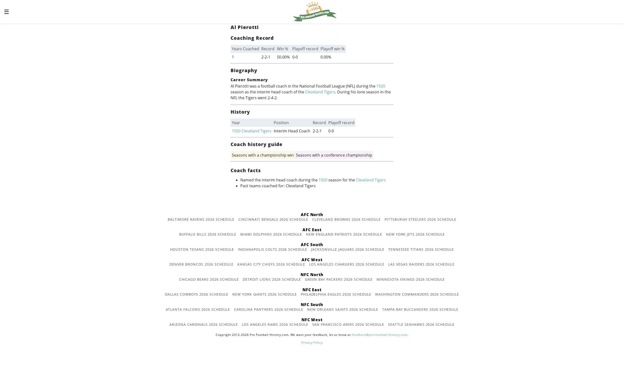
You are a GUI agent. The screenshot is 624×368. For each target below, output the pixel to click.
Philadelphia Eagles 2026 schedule (336, 294)
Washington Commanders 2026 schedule (417, 294)
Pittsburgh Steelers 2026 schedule (420, 219)
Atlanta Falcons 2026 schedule (198, 309)
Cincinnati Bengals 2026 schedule (273, 219)
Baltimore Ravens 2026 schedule (201, 219)
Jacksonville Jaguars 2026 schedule (347, 249)
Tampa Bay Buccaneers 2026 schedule (420, 309)
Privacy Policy (312, 342)
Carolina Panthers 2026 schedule (268, 309)
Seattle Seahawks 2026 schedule (421, 324)
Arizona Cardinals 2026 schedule (203, 324)
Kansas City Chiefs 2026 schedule (271, 264)
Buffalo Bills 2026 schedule (207, 234)
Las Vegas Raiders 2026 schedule (421, 264)
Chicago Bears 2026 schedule (209, 279)
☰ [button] (6, 12)
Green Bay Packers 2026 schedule (339, 279)
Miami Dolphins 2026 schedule (271, 234)
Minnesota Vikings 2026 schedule (411, 279)
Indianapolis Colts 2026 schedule (272, 249)
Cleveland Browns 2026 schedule (346, 219)
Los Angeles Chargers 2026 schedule (347, 264)
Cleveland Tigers (320, 92)
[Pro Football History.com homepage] (315, 11)
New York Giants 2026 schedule (264, 294)
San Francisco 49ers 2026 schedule (348, 324)
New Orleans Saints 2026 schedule (342, 309)
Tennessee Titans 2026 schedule (421, 249)
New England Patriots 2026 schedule (344, 234)
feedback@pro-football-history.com (379, 335)
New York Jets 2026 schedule (415, 234)
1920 (380, 86)
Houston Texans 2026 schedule (202, 249)
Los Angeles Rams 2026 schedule (275, 324)
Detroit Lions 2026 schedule (272, 279)
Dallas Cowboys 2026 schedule (196, 294)
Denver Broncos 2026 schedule (201, 264)
